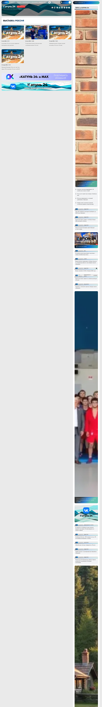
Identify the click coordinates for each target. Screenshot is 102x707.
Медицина (86, 284)
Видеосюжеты (26, 2)
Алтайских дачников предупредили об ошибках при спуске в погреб (85, 190)
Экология (86, 542)
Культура (95, 275)
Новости (13, 2)
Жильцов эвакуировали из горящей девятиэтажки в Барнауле (85, 199)
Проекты (19, 2)
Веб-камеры (34, 2)
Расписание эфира (82, 246)
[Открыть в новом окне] (57, 8)
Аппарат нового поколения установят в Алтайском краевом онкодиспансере (85, 203)
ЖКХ (85, 250)
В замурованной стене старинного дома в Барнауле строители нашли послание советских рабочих (85, 184)
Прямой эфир (22, 6)
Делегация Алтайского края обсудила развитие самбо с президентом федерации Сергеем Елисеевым (86, 500)
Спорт (85, 258)
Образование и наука (88, 525)
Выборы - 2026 (42, 2)
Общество (5, 27)
